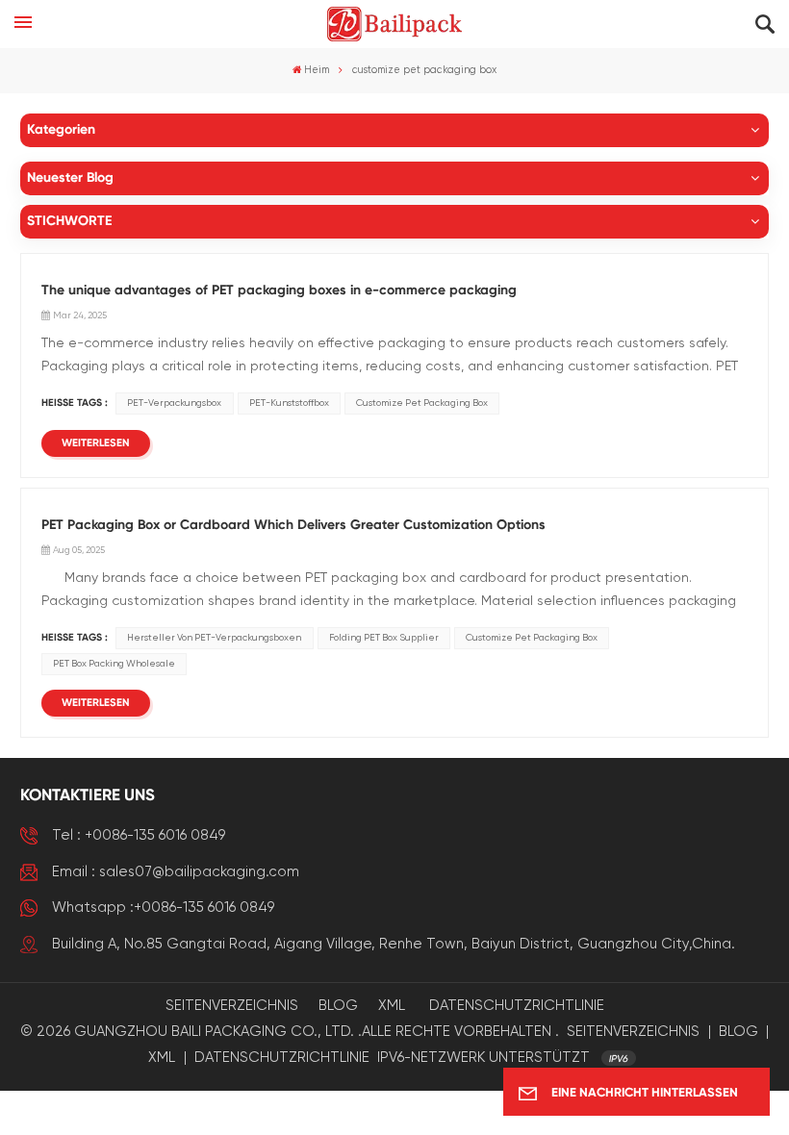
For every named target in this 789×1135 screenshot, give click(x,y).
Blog (338, 1005)
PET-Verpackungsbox (174, 403)
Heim (316, 70)
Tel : (138, 835)
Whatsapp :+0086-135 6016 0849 (163, 907)
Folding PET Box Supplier (384, 638)
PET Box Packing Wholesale (114, 663)
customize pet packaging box (422, 403)
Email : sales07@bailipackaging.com (175, 872)
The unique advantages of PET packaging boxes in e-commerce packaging (279, 290)
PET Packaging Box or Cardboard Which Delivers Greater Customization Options (293, 525)
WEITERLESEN (96, 443)
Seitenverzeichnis (231, 1005)
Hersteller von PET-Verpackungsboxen (214, 638)
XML (391, 1005)
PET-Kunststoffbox (289, 403)
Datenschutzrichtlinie (516, 1005)
